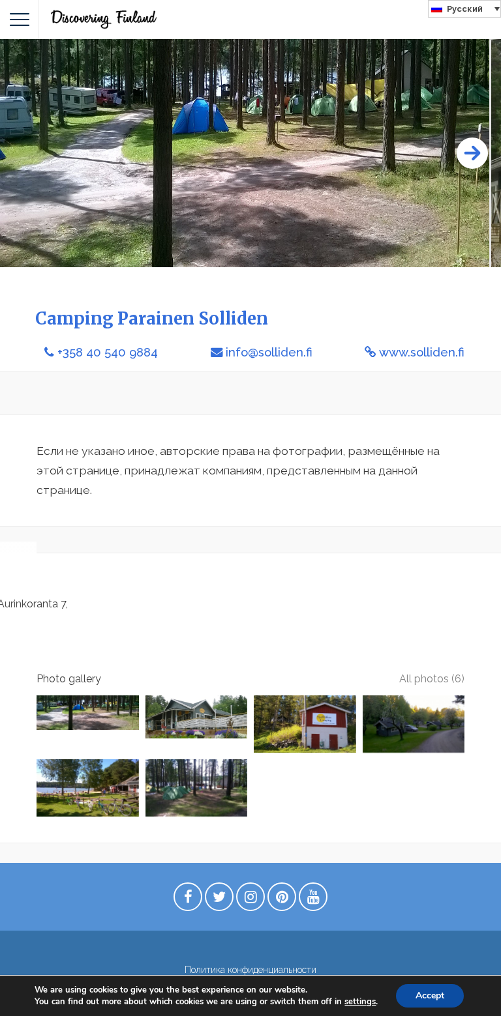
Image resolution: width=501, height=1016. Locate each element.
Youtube (313, 900)
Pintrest (282, 900)
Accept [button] (430, 995)
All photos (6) (431, 679)
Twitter (219, 900)
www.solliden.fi (421, 352)
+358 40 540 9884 (107, 352)
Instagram (250, 900)
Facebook (188, 900)
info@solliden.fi (269, 352)
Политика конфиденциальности (250, 970)
